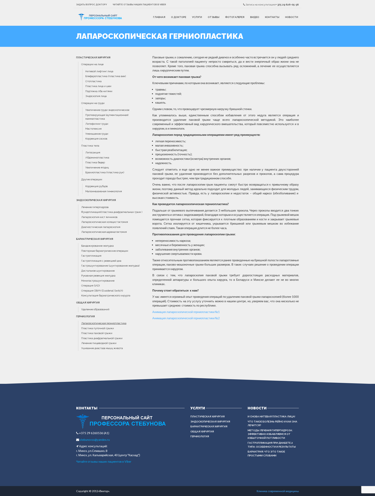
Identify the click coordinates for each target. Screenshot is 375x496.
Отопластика (93, 81)
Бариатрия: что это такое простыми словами (266, 453)
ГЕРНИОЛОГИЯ (85, 316)
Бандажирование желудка (97, 245)
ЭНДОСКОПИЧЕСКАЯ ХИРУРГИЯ (96, 200)
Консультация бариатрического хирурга (105, 295)
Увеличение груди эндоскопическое (107, 109)
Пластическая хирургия (93, 57)
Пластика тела (90, 145)
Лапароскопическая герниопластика (103, 323)
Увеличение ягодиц (97, 167)
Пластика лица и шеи (98, 86)
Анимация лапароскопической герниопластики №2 (186, 318)
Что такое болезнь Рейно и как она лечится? (272, 423)
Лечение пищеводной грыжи (98, 343)
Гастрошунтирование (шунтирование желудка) (110, 265)
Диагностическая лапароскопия (100, 227)
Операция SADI (90, 285)
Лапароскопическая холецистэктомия (104, 221)
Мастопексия (93, 128)
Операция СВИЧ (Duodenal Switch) (102, 290)
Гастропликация (91, 255)
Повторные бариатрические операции (104, 250)
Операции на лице (92, 64)
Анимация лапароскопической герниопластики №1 (186, 312)
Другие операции (91, 179)
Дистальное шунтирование (98, 270)
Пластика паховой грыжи (97, 333)
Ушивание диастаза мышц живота (102, 348)
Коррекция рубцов (96, 186)
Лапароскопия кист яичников (99, 217)
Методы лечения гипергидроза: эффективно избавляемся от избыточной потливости (270, 434)
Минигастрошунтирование (97, 280)
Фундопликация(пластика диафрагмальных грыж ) (111, 212)
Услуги (197, 17)
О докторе (178, 17)
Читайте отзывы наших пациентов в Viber (139, 4)
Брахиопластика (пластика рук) (104, 172)
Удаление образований (95, 309)
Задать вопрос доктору (91, 4)
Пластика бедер (95, 162)
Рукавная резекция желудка (98, 275)
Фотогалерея (234, 17)
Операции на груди (92, 103)
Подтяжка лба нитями (98, 91)
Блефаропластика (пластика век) (105, 76)
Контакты (272, 17)
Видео (254, 17)
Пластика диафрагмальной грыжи (102, 338)
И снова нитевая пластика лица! (271, 416)
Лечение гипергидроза (95, 207)
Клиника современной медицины (278, 491)
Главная (159, 17)
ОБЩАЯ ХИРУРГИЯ (88, 302)
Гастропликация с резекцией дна (101, 260)
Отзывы (213, 17)
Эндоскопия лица (96, 96)
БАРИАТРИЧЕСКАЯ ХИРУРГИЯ (94, 238)
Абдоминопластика (97, 157)
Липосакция (92, 152)
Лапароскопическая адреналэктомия (104, 231)
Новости (291, 17)
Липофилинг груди (96, 123)
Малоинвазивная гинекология (103, 191)
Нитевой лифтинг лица (99, 71)
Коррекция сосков (96, 138)
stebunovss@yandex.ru (94, 439)
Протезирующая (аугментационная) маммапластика (107, 117)
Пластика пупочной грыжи (97, 328)
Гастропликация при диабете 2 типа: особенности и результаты (272, 444)
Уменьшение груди (97, 133)
